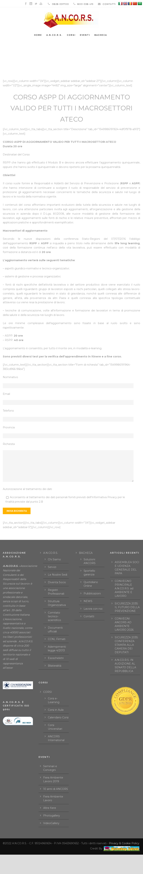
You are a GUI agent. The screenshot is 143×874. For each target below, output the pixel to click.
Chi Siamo (54, 559)
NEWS (88, 601)
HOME (38, 35)
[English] (125, 4)
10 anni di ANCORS (55, 789)
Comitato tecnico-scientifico (54, 616)
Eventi (85, 35)
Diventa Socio (57, 582)
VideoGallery (51, 823)
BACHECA (100, 35)
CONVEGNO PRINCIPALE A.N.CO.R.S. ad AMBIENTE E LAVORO (124, 588)
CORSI (47, 692)
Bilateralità (54, 665)
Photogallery (51, 815)
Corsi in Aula (55, 709)
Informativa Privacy (104, 497)
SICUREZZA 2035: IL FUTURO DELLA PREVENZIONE (127, 607)
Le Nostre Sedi (57, 574)
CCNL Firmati (56, 639)
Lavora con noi (93, 608)
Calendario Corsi (58, 717)
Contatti (89, 616)
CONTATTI (109, 4)
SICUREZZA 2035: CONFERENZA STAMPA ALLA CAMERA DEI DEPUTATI (126, 645)
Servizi (52, 567)
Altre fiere (49, 808)
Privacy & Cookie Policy (124, 843)
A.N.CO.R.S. (54, 35)
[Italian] (120, 4)
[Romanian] (130, 4)
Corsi (71, 35)
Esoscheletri (56, 658)
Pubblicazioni (92, 593)
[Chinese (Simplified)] (135, 4)
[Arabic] (140, 4)
